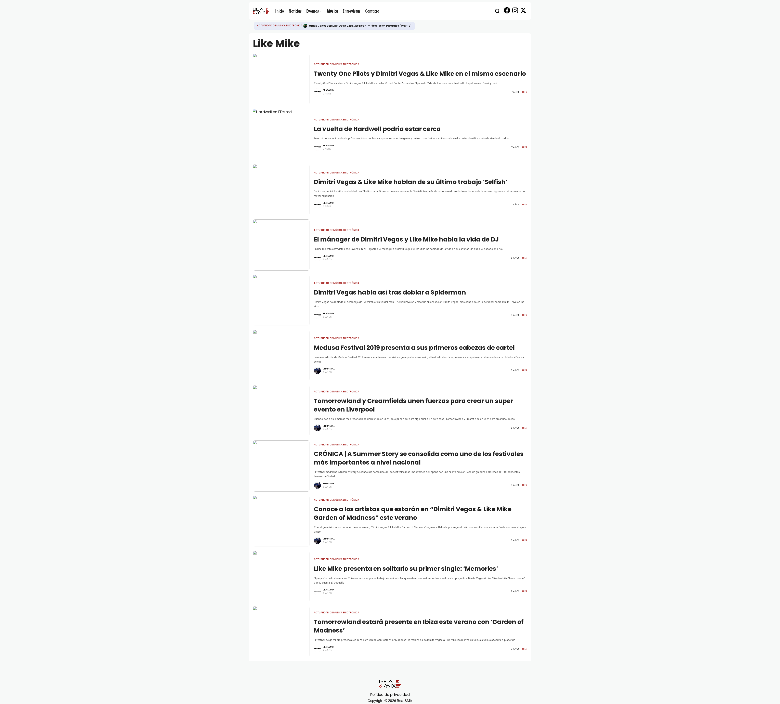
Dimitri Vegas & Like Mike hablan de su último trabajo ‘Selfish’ (410, 182)
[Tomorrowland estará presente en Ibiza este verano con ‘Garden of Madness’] (281, 631)
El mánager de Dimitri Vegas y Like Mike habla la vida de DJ (406, 239)
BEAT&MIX (328, 90)
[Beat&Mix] (261, 11)
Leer (524, 92)
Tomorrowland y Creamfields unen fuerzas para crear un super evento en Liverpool (413, 405)
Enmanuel (329, 368)
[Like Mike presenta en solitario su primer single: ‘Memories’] (281, 576)
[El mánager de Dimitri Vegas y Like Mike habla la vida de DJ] (281, 245)
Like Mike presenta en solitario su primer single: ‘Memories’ (406, 568)
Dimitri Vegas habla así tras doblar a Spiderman (390, 292)
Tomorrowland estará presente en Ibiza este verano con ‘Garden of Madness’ (419, 626)
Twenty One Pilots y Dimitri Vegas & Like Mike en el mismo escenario (420, 73)
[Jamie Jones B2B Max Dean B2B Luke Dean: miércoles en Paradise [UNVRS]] (305, 26)
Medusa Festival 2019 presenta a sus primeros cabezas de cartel (414, 347)
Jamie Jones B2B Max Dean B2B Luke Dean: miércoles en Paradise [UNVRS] (360, 26)
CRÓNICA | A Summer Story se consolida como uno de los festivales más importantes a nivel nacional (419, 458)
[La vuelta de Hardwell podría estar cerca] (281, 134)
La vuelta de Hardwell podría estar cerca (377, 129)
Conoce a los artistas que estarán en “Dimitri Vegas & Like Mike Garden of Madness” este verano (412, 513)
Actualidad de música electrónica (279, 25)
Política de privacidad (390, 694)
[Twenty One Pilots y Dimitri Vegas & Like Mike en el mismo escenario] (281, 79)
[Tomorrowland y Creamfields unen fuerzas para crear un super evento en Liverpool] (281, 410)
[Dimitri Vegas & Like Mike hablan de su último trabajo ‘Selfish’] (281, 189)
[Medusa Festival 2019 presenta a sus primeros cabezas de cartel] (281, 355)
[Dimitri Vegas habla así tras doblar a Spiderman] (281, 300)
